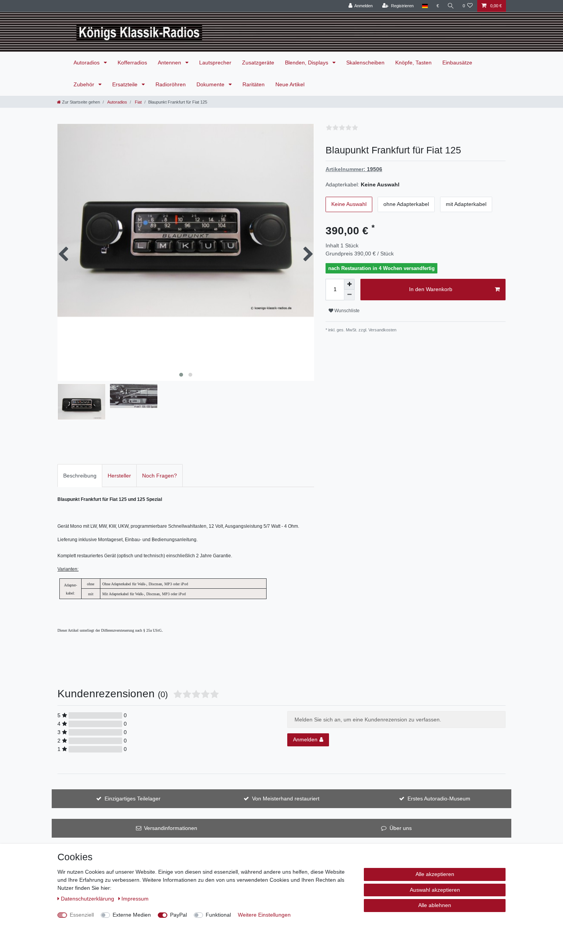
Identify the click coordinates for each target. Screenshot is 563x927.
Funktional (218, 915)
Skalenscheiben (365, 62)
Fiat (138, 102)
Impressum (135, 899)
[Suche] (450, 6)
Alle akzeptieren (435, 874)
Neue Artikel (289, 84)
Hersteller (119, 476)
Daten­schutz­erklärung (88, 899)
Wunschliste (346, 310)
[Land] (425, 6)
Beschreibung (80, 476)
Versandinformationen (170, 828)
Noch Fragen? (159, 476)
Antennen (170, 62)
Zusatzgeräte (258, 62)
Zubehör (85, 84)
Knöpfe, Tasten (413, 62)
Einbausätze (457, 62)
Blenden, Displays (307, 62)
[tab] (79, 475)
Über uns (401, 828)
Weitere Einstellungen (264, 915)
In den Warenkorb (430, 289)
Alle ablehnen (434, 905)
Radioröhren (170, 84)
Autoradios (87, 62)
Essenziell (82, 915)
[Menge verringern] (349, 295)
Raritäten (253, 84)
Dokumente (211, 84)
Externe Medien (132, 915)
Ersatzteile (125, 84)
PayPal (178, 915)
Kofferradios (132, 62)
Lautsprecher (215, 62)
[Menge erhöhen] (349, 284)
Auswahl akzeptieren (435, 890)
